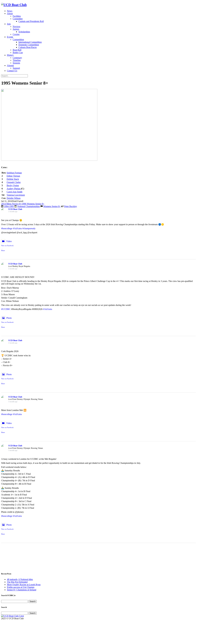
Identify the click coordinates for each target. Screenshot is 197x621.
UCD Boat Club (15, 209)
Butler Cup (18, 52)
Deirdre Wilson (13, 198)
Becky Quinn (13, 185)
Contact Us (12, 70)
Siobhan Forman (14, 172)
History (10, 55)
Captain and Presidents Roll (31, 21)
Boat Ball (17, 50)
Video (9, 241)
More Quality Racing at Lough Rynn (24, 584)
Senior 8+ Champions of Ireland (21, 590)
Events (10, 37)
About (10, 13)
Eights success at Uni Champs (20, 587)
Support (16, 68)
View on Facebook (7, 245)
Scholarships (24, 31)
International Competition (30, 42)
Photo (9, 318)
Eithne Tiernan (13, 176)
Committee (18, 18)
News (9, 11)
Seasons (16, 63)
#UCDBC (6, 309)
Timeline (17, 60)
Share (3, 250)
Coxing (16, 34)
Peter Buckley (70, 206)
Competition (18, 39)
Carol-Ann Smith (14, 192)
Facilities (17, 16)
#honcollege (6, 228)
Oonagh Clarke (14, 182)
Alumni (10, 65)
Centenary (17, 57)
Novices (16, 26)
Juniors (16, 29)
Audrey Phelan (14, 188)
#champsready (28, 228)
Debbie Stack (13, 179)
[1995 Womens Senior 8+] (49, 160)
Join (9, 24)
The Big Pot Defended (17, 582)
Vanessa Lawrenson (16, 195)
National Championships (28, 206)
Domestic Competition (28, 44)
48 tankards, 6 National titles (20, 579)
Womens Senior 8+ (52, 206)
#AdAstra (17, 228)
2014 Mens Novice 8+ (11, 204)
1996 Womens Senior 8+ (33, 204)
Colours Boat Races (27, 47)
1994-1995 (9, 206)
